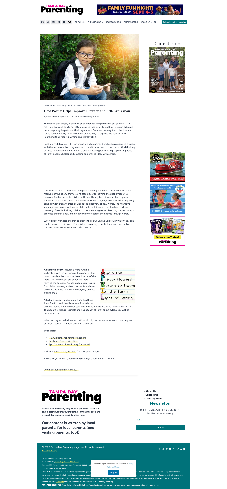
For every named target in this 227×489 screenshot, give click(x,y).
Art (52, 105)
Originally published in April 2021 (61, 369)
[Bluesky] (69, 22)
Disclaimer (60, 482)
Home (46, 105)
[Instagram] (53, 22)
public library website (64, 351)
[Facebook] (42, 22)
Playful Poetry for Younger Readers (67, 337)
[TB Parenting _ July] (168, 199)
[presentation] (167, 70)
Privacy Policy (49, 450)
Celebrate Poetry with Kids (63, 341)
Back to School (114, 22)
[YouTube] (64, 22)
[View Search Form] (155, 22)
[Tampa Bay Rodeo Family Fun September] (140, 9)
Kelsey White (51, 116)
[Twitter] (48, 22)
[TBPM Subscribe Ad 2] (168, 231)
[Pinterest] (58, 22)
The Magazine (131, 22)
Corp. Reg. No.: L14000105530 (67, 462)
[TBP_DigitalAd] (168, 167)
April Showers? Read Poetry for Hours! (69, 344)
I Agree (113, 472)
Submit (160, 427)
